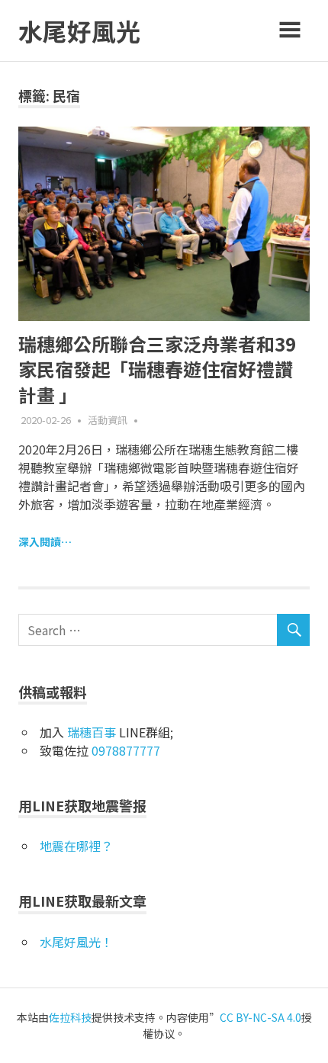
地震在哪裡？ (76, 846)
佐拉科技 (70, 1017)
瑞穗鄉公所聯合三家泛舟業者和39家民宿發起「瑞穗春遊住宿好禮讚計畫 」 (157, 369)
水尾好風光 (79, 30)
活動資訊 (107, 420)
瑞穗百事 (91, 732)
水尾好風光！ (76, 942)
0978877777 (126, 750)
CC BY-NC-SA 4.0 (260, 1017)
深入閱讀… (45, 541)
